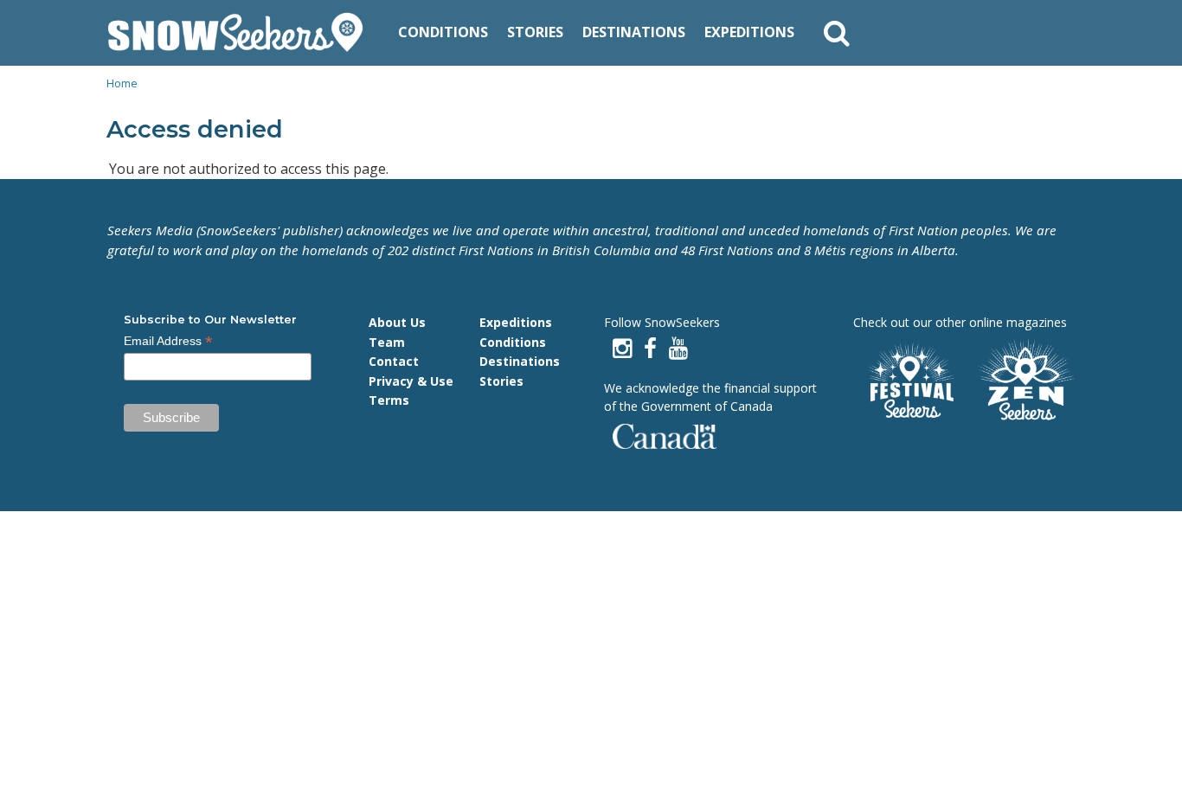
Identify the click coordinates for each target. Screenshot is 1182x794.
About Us (397, 322)
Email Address (168, 341)
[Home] (241, 32)
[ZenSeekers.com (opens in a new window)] (1027, 381)
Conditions (443, 32)
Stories (535, 32)
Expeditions (749, 32)
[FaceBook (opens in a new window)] (650, 348)
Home (122, 83)
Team (387, 342)
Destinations (633, 32)
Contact (394, 361)
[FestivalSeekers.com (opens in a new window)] (909, 381)
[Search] (837, 33)
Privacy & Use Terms (411, 390)
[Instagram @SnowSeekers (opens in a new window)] (622, 348)
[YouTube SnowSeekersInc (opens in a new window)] (678, 348)
